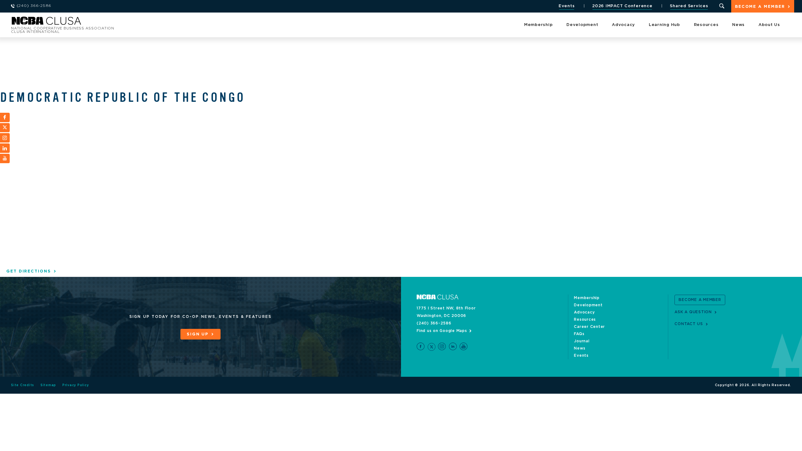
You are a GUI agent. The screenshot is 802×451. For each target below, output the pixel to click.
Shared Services (689, 6)
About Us (769, 25)
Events (567, 6)
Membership (538, 25)
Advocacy (623, 25)
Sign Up (198, 334)
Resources (706, 25)
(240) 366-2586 (434, 323)
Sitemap (48, 385)
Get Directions (28, 271)
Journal (581, 341)
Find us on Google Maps (442, 331)
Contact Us (688, 324)
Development (582, 25)
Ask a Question (693, 312)
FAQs (579, 334)
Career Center (589, 327)
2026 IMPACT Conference (622, 6)
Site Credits (22, 385)
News (738, 25)
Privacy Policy (75, 385)
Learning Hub (664, 25)
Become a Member (760, 7)
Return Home (94, 22)
